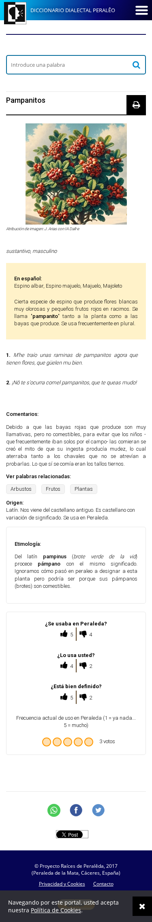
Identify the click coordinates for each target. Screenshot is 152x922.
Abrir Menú (141, 10)
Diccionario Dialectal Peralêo (72, 10)
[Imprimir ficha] (136, 104)
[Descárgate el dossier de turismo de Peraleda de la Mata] (76, 44)
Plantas (84, 489)
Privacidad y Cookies (62, 883)
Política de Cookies (56, 910)
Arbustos (21, 489)
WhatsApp (53, 810)
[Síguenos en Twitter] (98, 810)
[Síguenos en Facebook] (76, 810)
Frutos (53, 489)
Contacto (103, 883)
